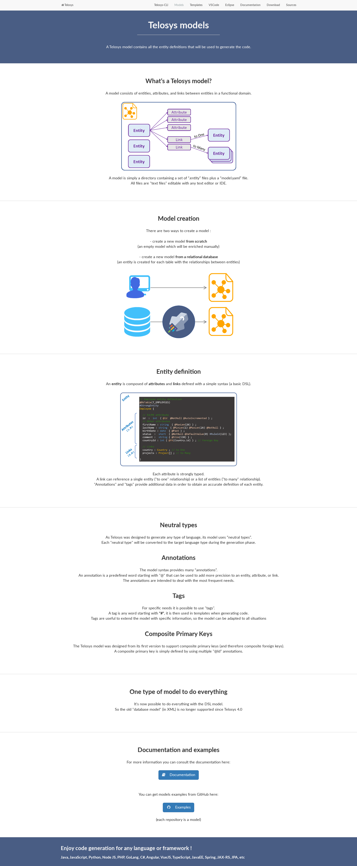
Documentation (250, 5)
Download (273, 5)
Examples (181, 807)
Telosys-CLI (161, 5)
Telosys (68, 5)
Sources (291, 5)
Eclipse (229, 5)
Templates (196, 5)
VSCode (214, 5)
